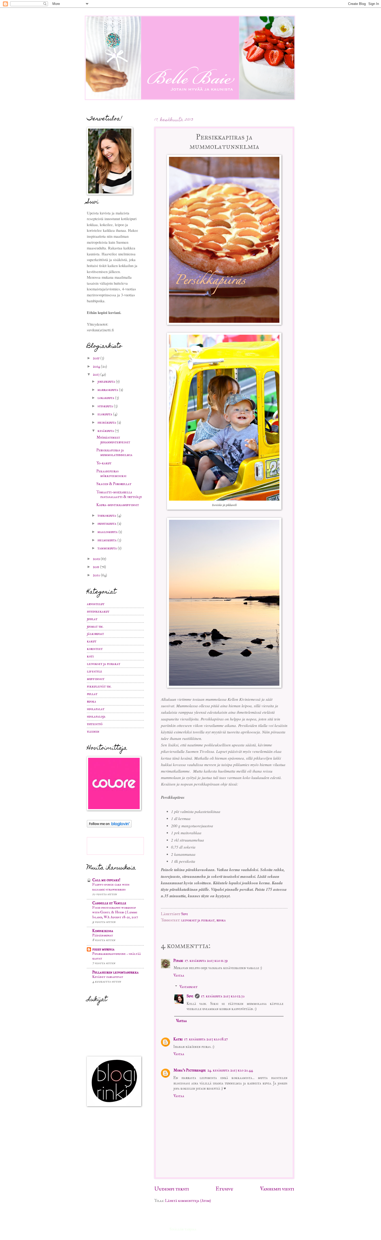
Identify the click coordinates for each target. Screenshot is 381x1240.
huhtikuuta (107, 523)
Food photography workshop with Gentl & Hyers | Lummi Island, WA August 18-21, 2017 (115, 912)
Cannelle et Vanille (109, 903)
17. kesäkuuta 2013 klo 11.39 (206, 960)
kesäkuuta (106, 430)
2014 (97, 366)
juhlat (92, 619)
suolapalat (95, 708)
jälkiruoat (95, 633)
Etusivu (224, 1189)
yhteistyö (94, 723)
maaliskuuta (107, 531)
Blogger (204, 1229)
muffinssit (95, 678)
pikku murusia (103, 949)
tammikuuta (107, 548)
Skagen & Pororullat (113, 483)
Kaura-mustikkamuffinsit (117, 504)
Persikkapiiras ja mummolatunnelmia (114, 452)
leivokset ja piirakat (198, 920)
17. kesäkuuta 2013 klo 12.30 (223, 996)
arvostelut (95, 603)
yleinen (93, 731)
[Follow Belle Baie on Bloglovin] (109, 826)
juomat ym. (95, 626)
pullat (92, 693)
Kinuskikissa (102, 930)
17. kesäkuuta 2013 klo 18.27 (206, 1039)
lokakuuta (106, 397)
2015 (96, 358)
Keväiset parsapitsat (107, 977)
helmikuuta (107, 540)
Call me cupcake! (106, 880)
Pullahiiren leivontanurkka (115, 972)
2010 (97, 575)
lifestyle (94, 671)
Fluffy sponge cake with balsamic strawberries (110, 886)
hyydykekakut (98, 611)
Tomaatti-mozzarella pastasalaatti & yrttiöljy (119, 494)
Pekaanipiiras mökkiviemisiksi (111, 473)
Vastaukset (188, 986)
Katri (178, 1039)
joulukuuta (106, 381)
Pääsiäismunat (102, 935)
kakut (91, 641)
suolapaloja (96, 716)
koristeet (95, 648)
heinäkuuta (107, 422)
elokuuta (105, 414)
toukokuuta (107, 515)
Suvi (184, 914)
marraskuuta (108, 389)
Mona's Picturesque (189, 1070)
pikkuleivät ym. (99, 686)
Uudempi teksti (171, 1189)
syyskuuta (105, 406)
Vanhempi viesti (277, 1189)
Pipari (178, 960)
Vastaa (178, 975)
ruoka (221, 920)
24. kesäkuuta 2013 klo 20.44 (230, 1070)
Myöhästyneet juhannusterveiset (113, 440)
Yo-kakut (103, 463)
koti (90, 656)
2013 (96, 374)
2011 (96, 566)
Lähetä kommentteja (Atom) (188, 1200)
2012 (97, 558)
